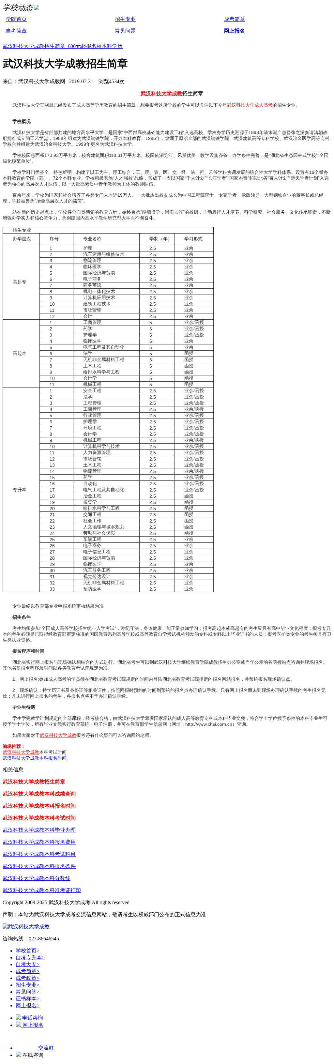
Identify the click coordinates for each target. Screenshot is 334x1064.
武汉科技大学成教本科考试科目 (39, 854)
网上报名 (234, 31)
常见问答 (27, 992)
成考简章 (234, 19)
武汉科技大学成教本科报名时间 (35, 758)
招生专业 (125, 19)
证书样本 (27, 998)
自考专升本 (30, 957)
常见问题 (125, 31)
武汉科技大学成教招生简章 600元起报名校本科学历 (63, 46)
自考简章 (16, 31)
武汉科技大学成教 (161, 93)
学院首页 (16, 19)
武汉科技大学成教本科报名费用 (39, 842)
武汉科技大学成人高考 (250, 105)
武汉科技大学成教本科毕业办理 (39, 830)
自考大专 (27, 964)
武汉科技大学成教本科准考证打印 (42, 890)
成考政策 (27, 978)
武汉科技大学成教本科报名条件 (39, 866)
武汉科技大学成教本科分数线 (36, 878)
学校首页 (27, 950)
